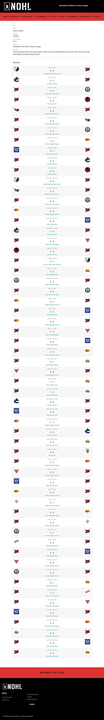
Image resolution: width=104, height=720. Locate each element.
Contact (97, 17)
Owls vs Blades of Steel (52, 124)
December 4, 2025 (52, 188)
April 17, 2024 (52, 489)
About (63, 17)
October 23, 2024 (52, 449)
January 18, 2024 (52, 610)
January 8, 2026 (52, 168)
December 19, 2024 (52, 389)
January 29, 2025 (52, 358)
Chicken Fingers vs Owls (52, 214)
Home (5, 17)
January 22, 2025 (52, 369)
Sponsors (73, 17)
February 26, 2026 (52, 117)
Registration (85, 17)
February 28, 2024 (52, 549)
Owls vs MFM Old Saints (52, 525)
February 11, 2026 (52, 138)
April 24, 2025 (52, 288)
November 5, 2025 (52, 228)
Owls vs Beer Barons (52, 274)
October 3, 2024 (52, 479)
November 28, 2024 (52, 409)
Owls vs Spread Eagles (52, 244)
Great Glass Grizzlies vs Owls (52, 73)
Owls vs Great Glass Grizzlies (52, 264)
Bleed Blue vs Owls (52, 154)
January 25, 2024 (52, 600)
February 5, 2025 (52, 349)
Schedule (14, 17)
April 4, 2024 (52, 509)
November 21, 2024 (52, 419)
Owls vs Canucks (52, 164)
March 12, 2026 (52, 97)
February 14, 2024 (52, 569)
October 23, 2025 (52, 248)
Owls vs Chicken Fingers (52, 144)
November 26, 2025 (52, 198)
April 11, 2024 (52, 499)
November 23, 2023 (52, 640)
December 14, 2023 (52, 630)
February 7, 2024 (52, 579)
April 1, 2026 (52, 77)
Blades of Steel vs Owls (52, 114)
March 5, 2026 (52, 107)
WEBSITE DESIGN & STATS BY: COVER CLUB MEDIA (18, 716)
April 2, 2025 (52, 308)
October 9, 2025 (52, 268)
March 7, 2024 (52, 539)
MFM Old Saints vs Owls (52, 505)
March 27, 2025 (52, 318)
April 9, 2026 (52, 67)
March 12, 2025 (52, 328)
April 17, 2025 (52, 298)
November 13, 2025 (52, 218)
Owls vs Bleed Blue (52, 224)
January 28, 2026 (52, 158)
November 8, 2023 (52, 650)
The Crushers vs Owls (52, 546)
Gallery (54, 17)
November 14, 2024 (52, 429)
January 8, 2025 (52, 379)
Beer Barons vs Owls (52, 636)
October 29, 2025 (52, 238)
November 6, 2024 (52, 439)
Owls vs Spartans (52, 104)
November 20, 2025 (52, 208)
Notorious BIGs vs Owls (52, 284)
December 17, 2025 (52, 178)
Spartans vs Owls (52, 254)
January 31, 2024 (52, 590)
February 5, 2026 (52, 148)
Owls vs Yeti (52, 455)
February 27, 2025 (52, 338)
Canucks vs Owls (52, 84)
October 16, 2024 (52, 459)
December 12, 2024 (52, 399)
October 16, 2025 (52, 258)
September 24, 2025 (52, 278)
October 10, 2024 (52, 469)
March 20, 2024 (52, 529)
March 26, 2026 (52, 87)
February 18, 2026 (52, 128)
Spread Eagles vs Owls (52, 375)
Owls (15, 41)
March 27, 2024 (52, 519)
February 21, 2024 (52, 559)
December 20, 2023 (52, 620)
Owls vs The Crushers (52, 596)
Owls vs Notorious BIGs (52, 94)
